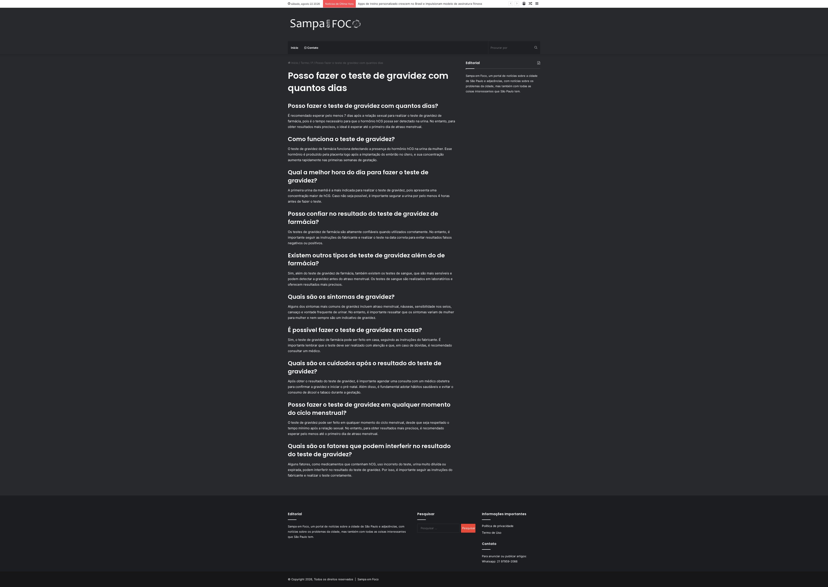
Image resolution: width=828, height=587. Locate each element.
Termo (305, 63)
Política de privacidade (497, 526)
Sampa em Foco (368, 579)
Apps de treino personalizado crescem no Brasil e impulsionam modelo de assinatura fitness (420, 3)
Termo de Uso (491, 532)
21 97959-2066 (507, 561)
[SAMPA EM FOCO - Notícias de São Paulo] (325, 24)
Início (294, 47)
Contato (312, 47)
